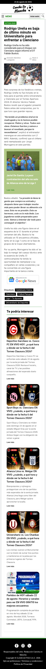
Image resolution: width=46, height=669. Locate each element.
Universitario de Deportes (17, 302)
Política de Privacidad (23, 664)
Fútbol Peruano (25, 294)
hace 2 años (35, 59)
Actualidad (10, 23)
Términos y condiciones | (32, 661)
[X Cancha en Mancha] (29, 646)
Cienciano (10, 294)
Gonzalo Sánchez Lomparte (14, 59)
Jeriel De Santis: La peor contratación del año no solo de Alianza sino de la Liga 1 (22, 179)
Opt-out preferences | (12, 661)
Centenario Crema (24, 290)
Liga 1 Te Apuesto (14, 298)
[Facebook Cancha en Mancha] (17, 646)
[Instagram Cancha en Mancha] (23, 646)
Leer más (10, 190)
